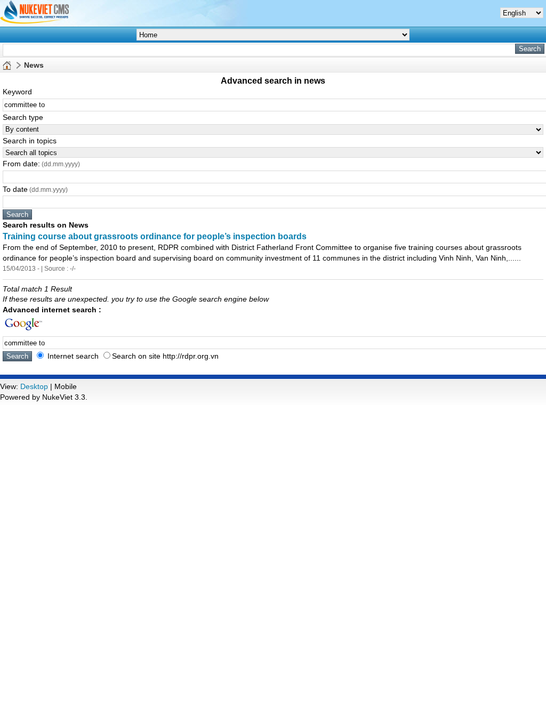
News (34, 65)
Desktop (34, 386)
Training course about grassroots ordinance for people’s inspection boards (155, 236)
